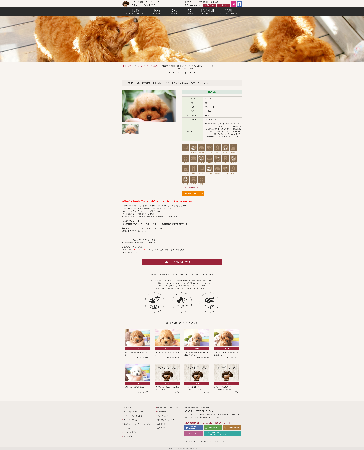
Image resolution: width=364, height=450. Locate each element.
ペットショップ (162, 416)
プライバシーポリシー (219, 441)
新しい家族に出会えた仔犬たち (134, 412)
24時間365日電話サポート (193, 428)
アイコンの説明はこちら (191, 188)
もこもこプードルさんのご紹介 (147, 66)
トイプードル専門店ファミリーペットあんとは (217, 433)
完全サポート (193, 433)
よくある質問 (128, 436)
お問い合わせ (209, 5)
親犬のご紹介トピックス (165, 420)
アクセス (223, 5)
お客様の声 (161, 428)
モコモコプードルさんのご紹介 (168, 407)
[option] (149, 106)
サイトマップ (190, 441)
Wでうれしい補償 (233, 427)
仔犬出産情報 (161, 412)
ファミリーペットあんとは (133, 416)
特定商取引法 (203, 441)
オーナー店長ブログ (130, 432)
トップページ (129, 66)
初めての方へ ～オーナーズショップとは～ (138, 424)
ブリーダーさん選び (130, 420)
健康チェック (212, 427)
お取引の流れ (161, 424)
